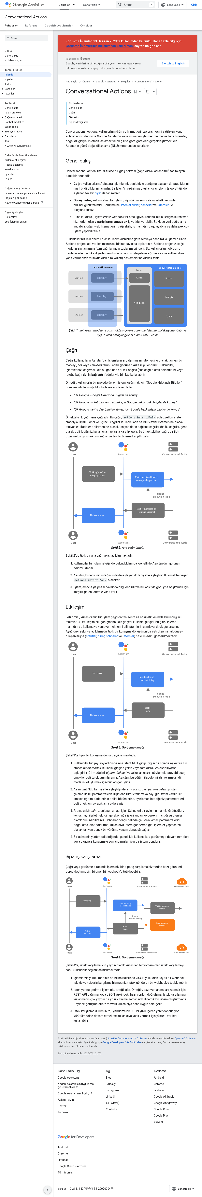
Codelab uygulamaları (59, 25)
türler (135, 205)
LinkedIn (111, 1096)
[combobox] (135, 4)
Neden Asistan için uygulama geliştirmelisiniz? (76, 1085)
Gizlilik (74, 1188)
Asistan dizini (66, 1099)
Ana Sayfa (71, 81)
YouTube (111, 1109)
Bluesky (111, 1084)
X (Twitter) (112, 1102)
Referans (31, 25)
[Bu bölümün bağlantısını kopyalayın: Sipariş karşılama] (104, 857)
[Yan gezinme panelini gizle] (47, 1190)
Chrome (159, 1084)
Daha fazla (90, 5)
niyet (98, 193)
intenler (126, 205)
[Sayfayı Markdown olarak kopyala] (147, 91)
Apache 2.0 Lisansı (185, 1038)
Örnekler (86, 25)
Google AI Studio (164, 1096)
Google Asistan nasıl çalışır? (75, 1093)
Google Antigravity (165, 1102)
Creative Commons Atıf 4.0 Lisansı (127, 1038)
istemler (163, 205)
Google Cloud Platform (72, 1166)
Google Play (161, 1115)
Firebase (159, 1090)
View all (158, 1121)
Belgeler (64, 5)
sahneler (146, 205)
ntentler (91, 636)
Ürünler (86, 81)
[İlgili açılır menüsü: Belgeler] (74, 4)
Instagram (112, 1090)
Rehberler (11, 25)
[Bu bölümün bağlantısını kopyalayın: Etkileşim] (88, 607)
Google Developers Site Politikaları (122, 1042)
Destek (62, 1106)
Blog (108, 1077)
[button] (25, 89)
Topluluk (63, 1112)
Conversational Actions (26, 17)
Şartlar (62, 1188)
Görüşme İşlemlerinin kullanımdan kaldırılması (100, 46)
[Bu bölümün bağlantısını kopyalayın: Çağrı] (81, 350)
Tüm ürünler (65, 1172)
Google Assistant (106, 81)
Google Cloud (162, 1109)
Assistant (37, 5)
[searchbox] (26, 38)
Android (159, 1077)
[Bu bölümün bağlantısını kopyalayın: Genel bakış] (94, 161)
